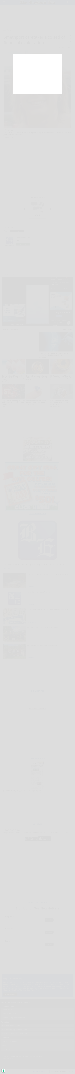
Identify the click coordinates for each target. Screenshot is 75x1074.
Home (16, 56)
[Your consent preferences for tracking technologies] (3, 1070)
